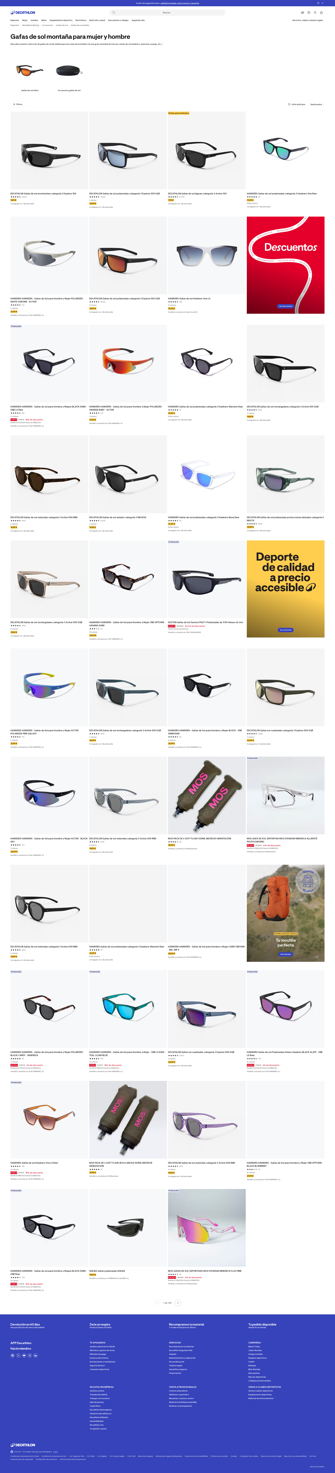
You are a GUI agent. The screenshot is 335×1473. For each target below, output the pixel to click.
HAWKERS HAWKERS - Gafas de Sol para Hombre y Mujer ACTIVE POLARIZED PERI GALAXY (44, 732)
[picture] (49, 150)
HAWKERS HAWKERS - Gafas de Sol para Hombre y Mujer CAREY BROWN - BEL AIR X (206, 948)
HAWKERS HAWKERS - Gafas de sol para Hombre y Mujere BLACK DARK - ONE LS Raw (49, 408)
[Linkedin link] (36, 1355)
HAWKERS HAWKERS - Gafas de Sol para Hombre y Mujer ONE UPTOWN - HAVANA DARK (127, 624)
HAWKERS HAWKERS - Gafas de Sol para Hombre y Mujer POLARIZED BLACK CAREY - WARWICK (46, 1054)
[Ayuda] (309, 12)
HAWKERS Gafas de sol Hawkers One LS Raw (34, 1163)
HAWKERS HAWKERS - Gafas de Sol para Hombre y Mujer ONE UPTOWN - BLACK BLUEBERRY (285, 1164)
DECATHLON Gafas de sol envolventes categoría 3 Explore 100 (43, 193)
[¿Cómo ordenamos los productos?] (289, 104)
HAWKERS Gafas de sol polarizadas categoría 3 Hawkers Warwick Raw (205, 406)
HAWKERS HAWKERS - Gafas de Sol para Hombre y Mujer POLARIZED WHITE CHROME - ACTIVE (46, 300)
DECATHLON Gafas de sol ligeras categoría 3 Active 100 (197, 193)
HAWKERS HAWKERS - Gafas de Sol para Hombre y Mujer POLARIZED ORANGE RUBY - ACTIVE (125, 408)
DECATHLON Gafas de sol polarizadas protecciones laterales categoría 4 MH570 (285, 519)
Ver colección (285, 630)
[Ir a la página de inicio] (22, 12)
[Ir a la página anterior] (157, 1303)
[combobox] (318, 104)
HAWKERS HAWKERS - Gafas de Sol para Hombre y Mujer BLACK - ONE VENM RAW (205, 732)
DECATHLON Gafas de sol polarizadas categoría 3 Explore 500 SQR (124, 193)
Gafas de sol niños (29, 90)
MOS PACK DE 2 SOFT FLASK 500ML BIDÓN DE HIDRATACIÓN (199, 838)
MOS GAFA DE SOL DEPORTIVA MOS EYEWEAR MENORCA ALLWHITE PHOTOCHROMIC (282, 840)
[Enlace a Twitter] (18, 1355)
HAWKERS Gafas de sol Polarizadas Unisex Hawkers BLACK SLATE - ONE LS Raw (285, 1054)
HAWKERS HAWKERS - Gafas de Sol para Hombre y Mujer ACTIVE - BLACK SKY (49, 840)
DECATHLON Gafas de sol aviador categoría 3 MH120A (117, 517)
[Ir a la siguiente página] (178, 1303)
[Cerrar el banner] (322, 3)
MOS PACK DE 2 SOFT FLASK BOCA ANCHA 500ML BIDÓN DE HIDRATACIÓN (121, 1164)
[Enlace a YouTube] (24, 1355)
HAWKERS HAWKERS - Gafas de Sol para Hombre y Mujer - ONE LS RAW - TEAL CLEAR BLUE (127, 1054)
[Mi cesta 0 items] (321, 12)
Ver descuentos (285, 306)
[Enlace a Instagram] (30, 1355)
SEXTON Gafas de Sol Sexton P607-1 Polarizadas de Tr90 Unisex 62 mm (205, 622)
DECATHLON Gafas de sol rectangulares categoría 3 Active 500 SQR (283, 406)
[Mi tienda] (302, 12)
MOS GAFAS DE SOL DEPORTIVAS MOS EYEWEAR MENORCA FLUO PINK (205, 1271)
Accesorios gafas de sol (69, 90)
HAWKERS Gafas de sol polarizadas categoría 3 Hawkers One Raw (282, 193)
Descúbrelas (285, 954)
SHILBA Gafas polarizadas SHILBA (107, 1271)
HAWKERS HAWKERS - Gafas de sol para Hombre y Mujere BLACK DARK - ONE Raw (49, 1272)
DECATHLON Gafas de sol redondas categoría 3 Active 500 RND (44, 517)
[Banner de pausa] (318, 3)
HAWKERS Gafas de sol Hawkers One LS (189, 298)
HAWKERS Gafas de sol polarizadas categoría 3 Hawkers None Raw (203, 517)
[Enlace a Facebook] (12, 1355)
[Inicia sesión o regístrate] (315, 12)
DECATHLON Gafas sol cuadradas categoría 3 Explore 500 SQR (280, 730)
